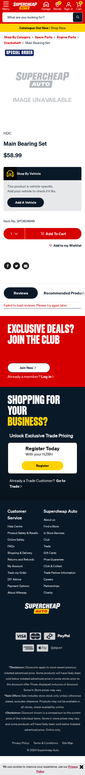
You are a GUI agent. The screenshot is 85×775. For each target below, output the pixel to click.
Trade (47, 546)
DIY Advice (14, 579)
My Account (15, 566)
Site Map (67, 743)
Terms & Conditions (45, 743)
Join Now (27, 367)
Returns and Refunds (21, 559)
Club (47, 540)
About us (49, 520)
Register (42, 465)
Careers (48, 579)
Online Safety (16, 540)
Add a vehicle (25, 202)
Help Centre (15, 526)
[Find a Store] (57, 4)
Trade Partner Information (60, 573)
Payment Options (18, 586)
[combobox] (14, 233)
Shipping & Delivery (20, 553)
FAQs (11, 546)
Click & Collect (53, 566)
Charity (48, 593)
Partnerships (52, 586)
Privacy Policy (20, 743)
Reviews (21, 293)
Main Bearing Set (37, 43)
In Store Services (54, 533)
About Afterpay (17, 593)
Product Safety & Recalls (23, 533)
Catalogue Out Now (42, 28)
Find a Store (51, 526)
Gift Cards (50, 553)
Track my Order (17, 573)
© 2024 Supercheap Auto (42, 750)
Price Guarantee (54, 559)
